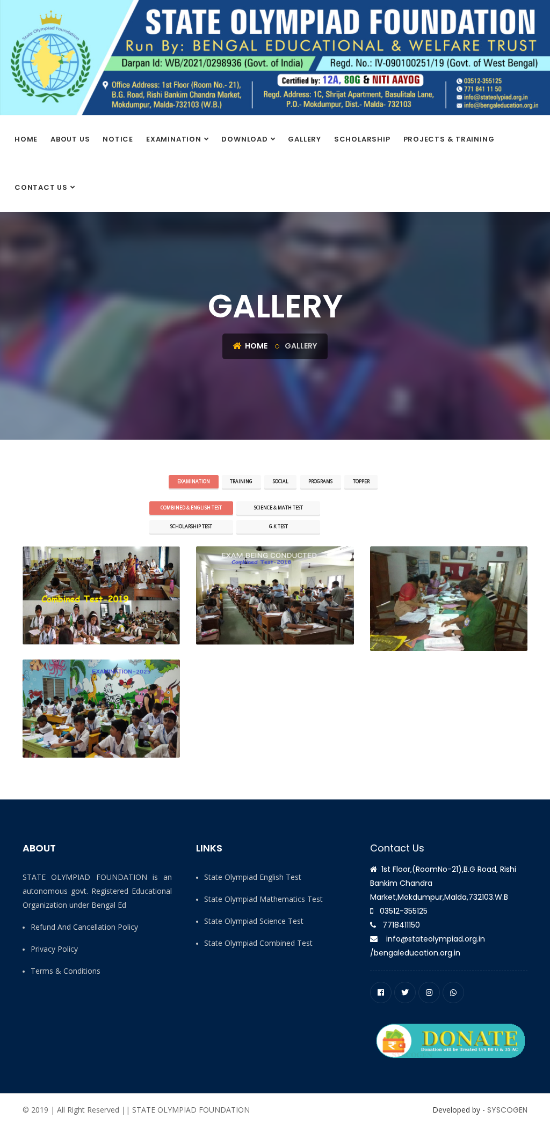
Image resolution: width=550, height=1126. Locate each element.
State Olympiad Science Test (253, 921)
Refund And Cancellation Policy (84, 927)
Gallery (304, 139)
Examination (173, 139)
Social (280, 481)
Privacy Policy (54, 949)
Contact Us (41, 187)
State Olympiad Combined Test (258, 943)
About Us (70, 139)
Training (241, 481)
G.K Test (278, 526)
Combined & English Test (191, 508)
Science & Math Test (278, 508)
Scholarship (362, 139)
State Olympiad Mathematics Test (263, 899)
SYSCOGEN (507, 1110)
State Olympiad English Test (252, 877)
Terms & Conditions (65, 971)
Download (244, 139)
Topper (361, 481)
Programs (320, 481)
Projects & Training (449, 139)
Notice (118, 139)
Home (26, 139)
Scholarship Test (191, 526)
